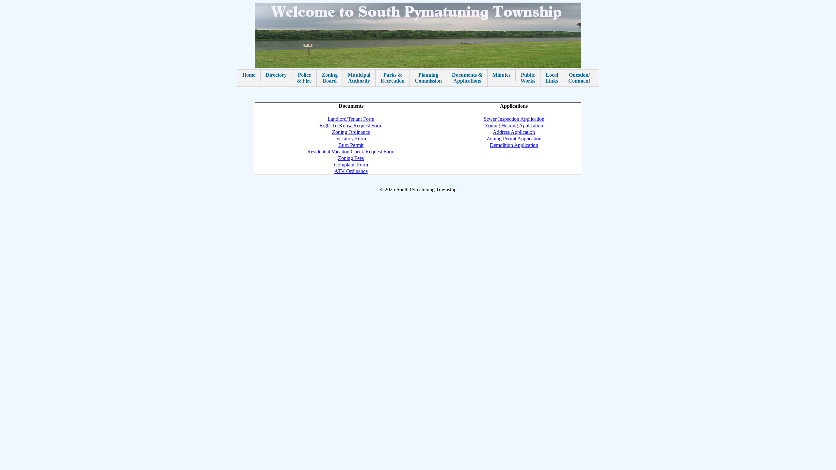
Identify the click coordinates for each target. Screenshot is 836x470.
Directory (276, 75)
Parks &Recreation (392, 78)
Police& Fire (304, 78)
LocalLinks (551, 78)
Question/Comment (579, 78)
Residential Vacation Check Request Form (350, 151)
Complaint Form (351, 164)
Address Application (514, 132)
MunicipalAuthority (359, 78)
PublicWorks (528, 78)
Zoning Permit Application (514, 138)
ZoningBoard (330, 78)
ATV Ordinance (351, 171)
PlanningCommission (428, 78)
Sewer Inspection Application (514, 119)
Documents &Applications (467, 78)
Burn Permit (350, 145)
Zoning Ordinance (351, 132)
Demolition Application (514, 145)
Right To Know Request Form (350, 125)
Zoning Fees (351, 158)
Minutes (501, 75)
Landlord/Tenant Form (351, 119)
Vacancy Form (351, 138)
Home (248, 75)
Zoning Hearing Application (514, 125)
